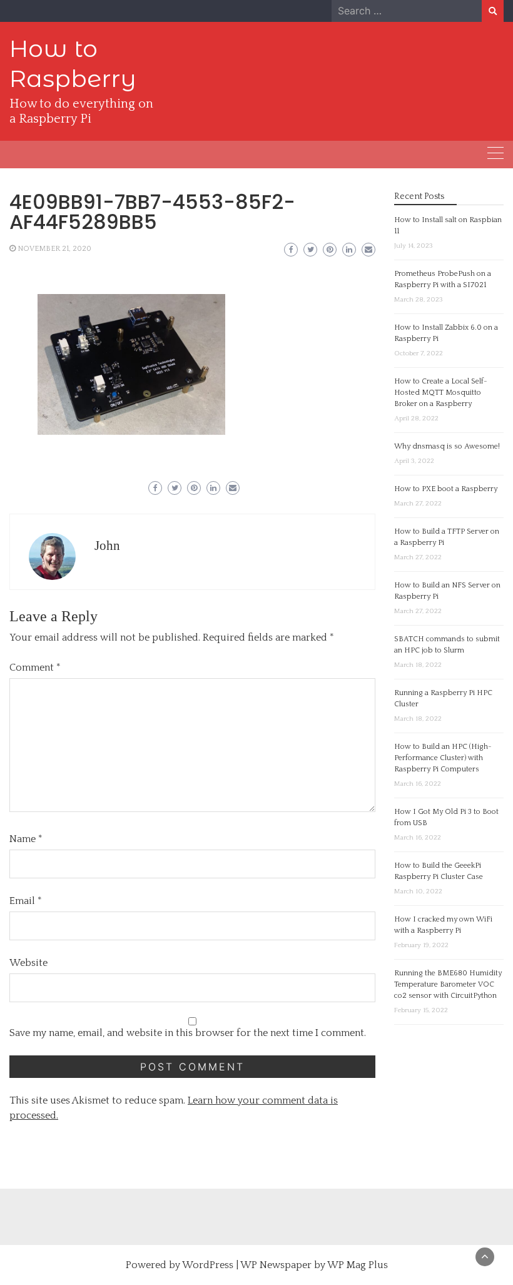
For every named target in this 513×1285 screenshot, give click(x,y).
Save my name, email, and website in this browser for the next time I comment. (187, 1033)
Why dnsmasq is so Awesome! (447, 446)
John (107, 545)
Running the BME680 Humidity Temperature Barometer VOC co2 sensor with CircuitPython (448, 984)
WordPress (207, 1265)
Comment (35, 667)
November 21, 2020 (54, 249)
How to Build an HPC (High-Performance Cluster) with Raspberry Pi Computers (443, 758)
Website (28, 962)
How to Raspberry (72, 63)
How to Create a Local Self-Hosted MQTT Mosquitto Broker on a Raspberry (440, 392)
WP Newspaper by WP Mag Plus (314, 1265)
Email (25, 901)
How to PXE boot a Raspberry (445, 489)
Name (26, 839)
